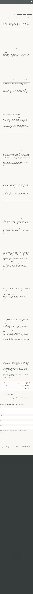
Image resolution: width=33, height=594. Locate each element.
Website (1, 425)
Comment (2, 407)
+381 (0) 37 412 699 (16, 446)
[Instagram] (12, 551)
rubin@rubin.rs (26, 448)
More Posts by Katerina (14, 395)
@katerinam (8, 395)
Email (1, 420)
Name (1, 415)
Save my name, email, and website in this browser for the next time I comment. (13, 430)
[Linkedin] (20, 551)
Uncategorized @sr (12, 14)
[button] (1, 2)
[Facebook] (16, 551)
